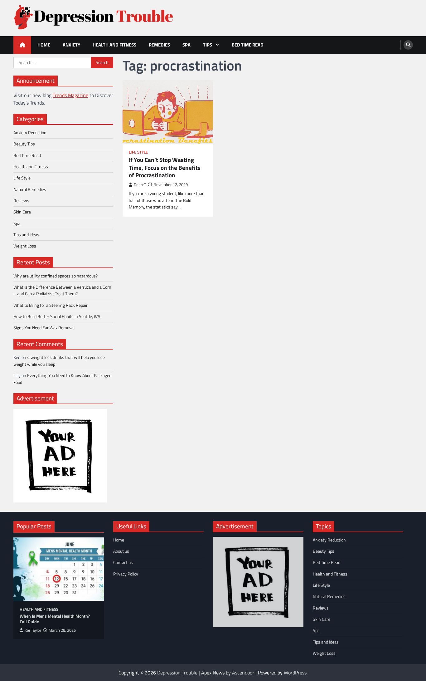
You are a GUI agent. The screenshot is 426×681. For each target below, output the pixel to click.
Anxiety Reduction (29, 132)
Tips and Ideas (26, 234)
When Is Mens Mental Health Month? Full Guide (55, 619)
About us (121, 551)
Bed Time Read (248, 44)
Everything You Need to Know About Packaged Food (62, 378)
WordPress (295, 672)
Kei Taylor (33, 630)
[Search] (408, 45)
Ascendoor (243, 672)
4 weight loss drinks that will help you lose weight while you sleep (59, 360)
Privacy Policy (125, 574)
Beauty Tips (24, 143)
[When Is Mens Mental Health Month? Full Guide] (58, 569)
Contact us (123, 562)
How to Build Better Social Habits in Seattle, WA (56, 316)
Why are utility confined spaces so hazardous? (55, 275)
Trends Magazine (70, 95)
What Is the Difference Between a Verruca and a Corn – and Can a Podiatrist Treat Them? (62, 290)
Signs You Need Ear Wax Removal (44, 327)
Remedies (159, 44)
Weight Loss (24, 246)
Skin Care (22, 211)
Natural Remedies (29, 189)
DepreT (140, 185)
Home (43, 44)
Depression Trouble (177, 672)
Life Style (138, 152)
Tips (207, 44)
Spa (186, 44)
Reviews (21, 200)
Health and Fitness (114, 44)
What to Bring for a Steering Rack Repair (50, 305)
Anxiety (71, 44)
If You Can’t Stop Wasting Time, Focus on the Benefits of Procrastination (165, 167)
